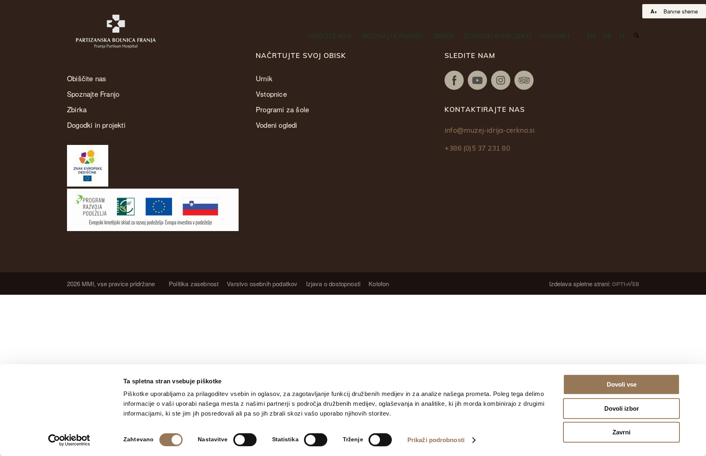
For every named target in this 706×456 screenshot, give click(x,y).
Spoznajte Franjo (93, 94)
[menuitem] (329, 36)
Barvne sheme (681, 11)
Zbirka (77, 109)
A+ (653, 11)
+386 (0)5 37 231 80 (477, 148)
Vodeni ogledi (276, 125)
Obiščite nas (86, 78)
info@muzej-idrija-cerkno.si (489, 130)
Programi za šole (282, 109)
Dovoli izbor (621, 408)
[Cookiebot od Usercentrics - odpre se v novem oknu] (69, 440)
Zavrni (621, 432)
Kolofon (379, 283)
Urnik (264, 78)
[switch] (245, 439)
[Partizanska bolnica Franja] (116, 31)
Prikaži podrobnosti (436, 439)
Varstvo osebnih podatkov (262, 283)
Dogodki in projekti (96, 125)
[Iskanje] (636, 35)
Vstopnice (271, 94)
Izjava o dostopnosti (333, 283)
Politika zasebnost (194, 283)
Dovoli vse (622, 384)
